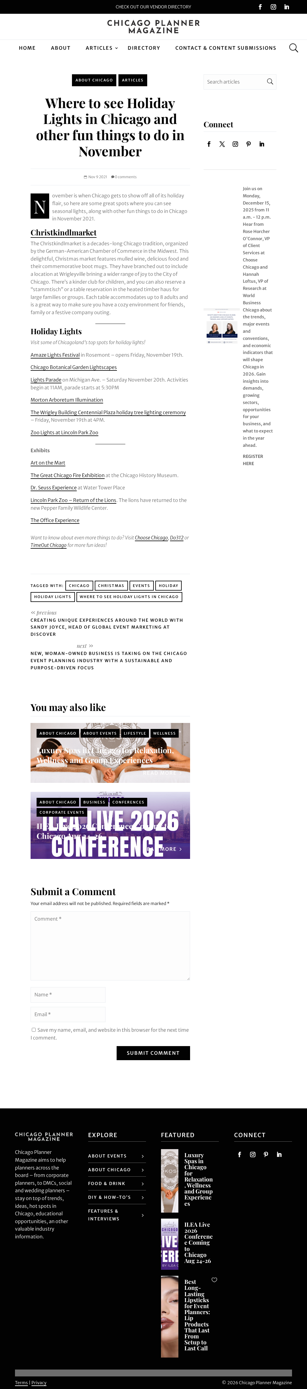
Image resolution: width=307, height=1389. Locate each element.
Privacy (38, 1382)
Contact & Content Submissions (225, 48)
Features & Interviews (104, 1215)
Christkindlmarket (64, 232)
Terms (21, 1382)
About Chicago (94, 80)
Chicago (79, 585)
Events (141, 585)
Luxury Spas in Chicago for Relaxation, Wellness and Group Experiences (105, 755)
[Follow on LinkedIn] (286, 6)
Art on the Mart (48, 463)
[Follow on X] (222, 144)
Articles (99, 48)
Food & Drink (106, 1183)
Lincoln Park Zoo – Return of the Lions (73, 500)
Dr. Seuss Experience (54, 488)
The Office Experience (55, 520)
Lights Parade (46, 380)
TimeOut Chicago (49, 545)
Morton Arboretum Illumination (67, 400)
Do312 (176, 538)
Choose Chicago (151, 538)
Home (27, 48)
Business (94, 802)
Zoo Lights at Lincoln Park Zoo (64, 432)
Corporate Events (62, 812)
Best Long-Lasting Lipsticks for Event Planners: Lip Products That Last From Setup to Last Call (197, 1315)
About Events (100, 733)
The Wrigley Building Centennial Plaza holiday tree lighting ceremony (108, 412)
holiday (168, 585)
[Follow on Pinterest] (248, 144)
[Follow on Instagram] (273, 6)
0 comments (126, 177)
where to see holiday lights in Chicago (129, 596)
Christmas (111, 585)
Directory (144, 48)
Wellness (164, 733)
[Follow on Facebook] (260, 6)
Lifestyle (135, 733)
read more (160, 773)
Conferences (128, 802)
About (61, 48)
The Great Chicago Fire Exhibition (68, 475)
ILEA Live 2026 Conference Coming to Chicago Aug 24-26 (104, 831)
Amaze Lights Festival (55, 355)
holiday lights (52, 596)
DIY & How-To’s (109, 1197)
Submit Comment (153, 1053)
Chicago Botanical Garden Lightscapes (74, 367)
